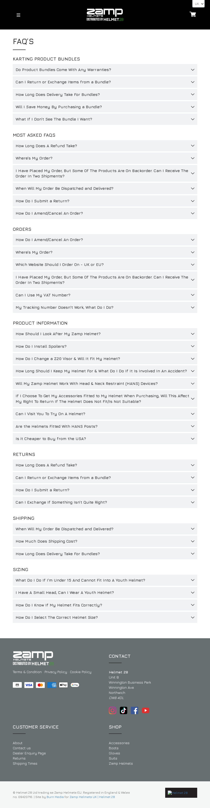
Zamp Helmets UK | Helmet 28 (92, 797)
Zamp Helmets (121, 763)
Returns (19, 758)
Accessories (119, 743)
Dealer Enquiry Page (29, 753)
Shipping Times (25, 763)
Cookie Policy (80, 672)
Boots (114, 748)
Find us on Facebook (134, 710)
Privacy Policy (56, 672)
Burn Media (55, 797)
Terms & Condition (27, 672)
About (18, 743)
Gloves (114, 753)
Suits (113, 758)
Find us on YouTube (145, 710)
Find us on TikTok (123, 710)
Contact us (22, 748)
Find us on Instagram (112, 710)
